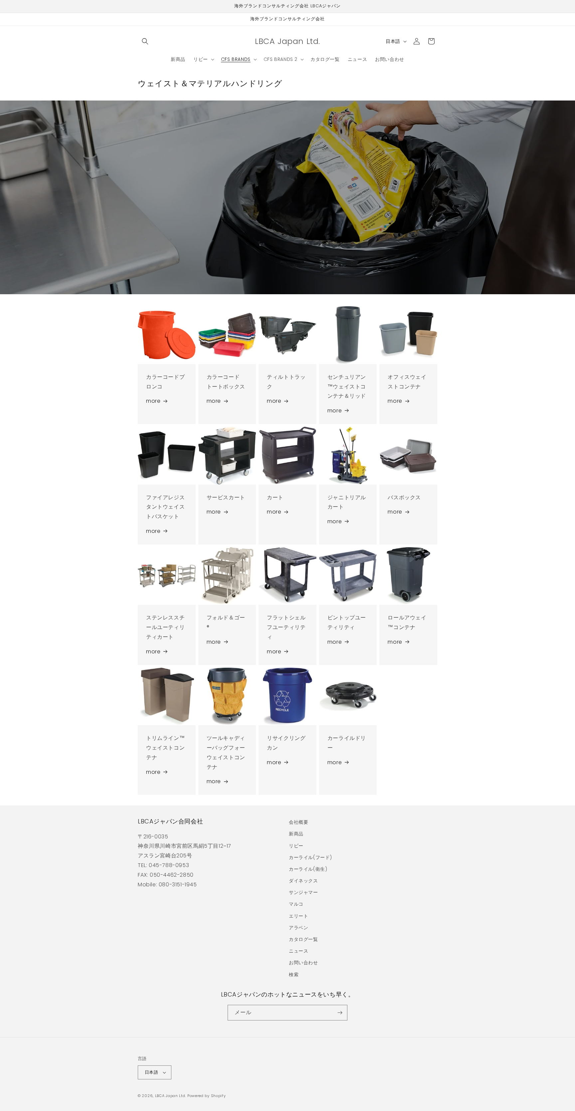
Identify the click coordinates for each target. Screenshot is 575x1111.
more (153, 401)
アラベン (298, 927)
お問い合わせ (303, 962)
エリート (298, 916)
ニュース (298, 951)
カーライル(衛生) (308, 869)
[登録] (339, 1012)
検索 (293, 974)
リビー (296, 845)
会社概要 (298, 822)
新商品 (296, 833)
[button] (145, 41)
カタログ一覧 (303, 939)
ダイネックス (303, 880)
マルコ (296, 904)
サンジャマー (303, 892)
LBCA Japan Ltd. (170, 1095)
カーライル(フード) (310, 857)
